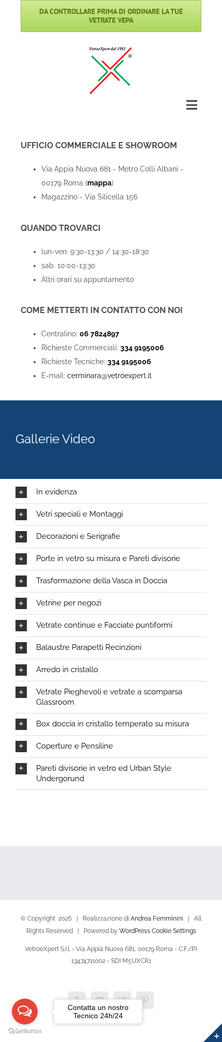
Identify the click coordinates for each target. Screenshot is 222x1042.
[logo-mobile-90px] (111, 48)
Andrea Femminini (157, 918)
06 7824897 (99, 334)
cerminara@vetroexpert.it (109, 375)
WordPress (134, 931)
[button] (111, 492)
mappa (99, 183)
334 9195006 (142, 348)
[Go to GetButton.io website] (24, 1031)
